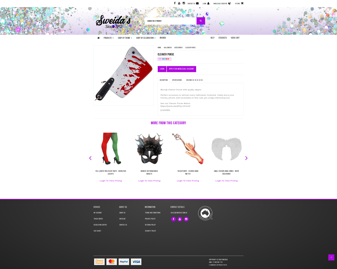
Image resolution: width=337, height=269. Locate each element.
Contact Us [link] (123, 225)
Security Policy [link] (150, 231)
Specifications (177, 80)
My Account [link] (98, 213)
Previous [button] (90, 157)
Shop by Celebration (145, 38)
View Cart (235, 38)
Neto (225, 265)
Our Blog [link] (122, 219)
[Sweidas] (113, 21)
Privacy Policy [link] (150, 219)
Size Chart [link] (97, 231)
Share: (160, 59)
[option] (110, 158)
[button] (331, 257)
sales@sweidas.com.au (179, 213)
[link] (174, 4)
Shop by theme (124, 38)
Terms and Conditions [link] (152, 213)
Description (164, 80)
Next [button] (246, 157)
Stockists (223, 38)
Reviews (189, 80)
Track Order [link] (98, 219)
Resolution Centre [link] (100, 225)
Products (108, 38)
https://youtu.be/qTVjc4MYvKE (175, 106)
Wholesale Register (221, 4)
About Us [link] (122, 213)
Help (212, 38)
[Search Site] (201, 21)
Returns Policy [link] (150, 225)
